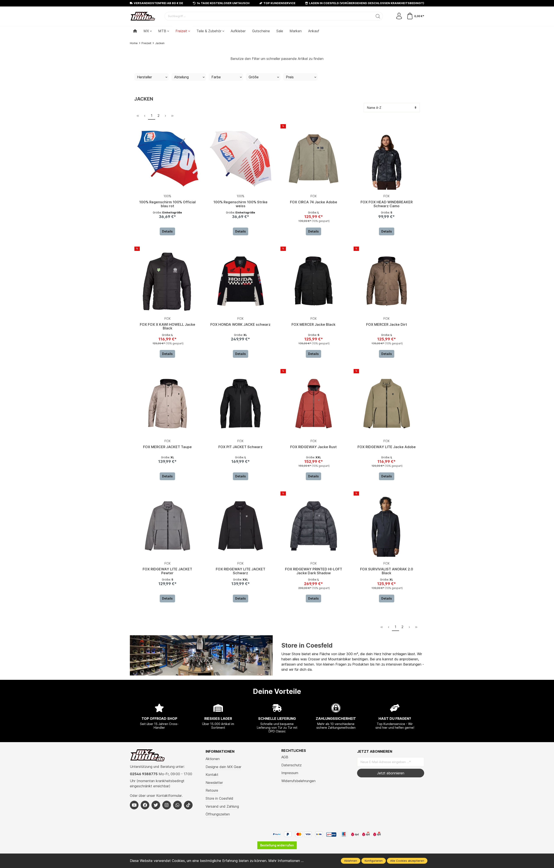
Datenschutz (291, 765)
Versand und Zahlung (222, 806)
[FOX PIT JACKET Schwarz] (241, 403)
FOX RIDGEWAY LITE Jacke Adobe (387, 447)
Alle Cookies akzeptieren (407, 860)
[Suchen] (378, 16)
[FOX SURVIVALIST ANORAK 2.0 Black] (387, 526)
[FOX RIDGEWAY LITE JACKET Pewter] (167, 526)
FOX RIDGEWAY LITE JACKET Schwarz (240, 571)
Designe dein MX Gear (223, 767)
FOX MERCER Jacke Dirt (386, 325)
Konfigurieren (374, 860)
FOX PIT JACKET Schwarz (240, 447)
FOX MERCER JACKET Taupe (167, 447)
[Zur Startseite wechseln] (143, 16)
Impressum (289, 773)
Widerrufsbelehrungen (298, 781)
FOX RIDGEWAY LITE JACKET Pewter (167, 571)
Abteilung (181, 77)
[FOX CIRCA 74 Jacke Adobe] (314, 158)
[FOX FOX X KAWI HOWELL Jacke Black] (167, 281)
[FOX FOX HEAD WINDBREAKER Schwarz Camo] (387, 158)
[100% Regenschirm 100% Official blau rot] (167, 158)
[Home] (135, 31)
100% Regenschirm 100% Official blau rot (167, 204)
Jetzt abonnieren (390, 773)
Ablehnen (350, 860)
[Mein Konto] (399, 16)
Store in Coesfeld (307, 645)
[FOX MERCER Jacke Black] (314, 281)
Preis (290, 77)
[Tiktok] (188, 805)
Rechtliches (293, 750)
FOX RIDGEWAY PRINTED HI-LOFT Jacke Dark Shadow (313, 571)
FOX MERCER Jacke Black (313, 325)
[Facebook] (145, 805)
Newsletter (214, 782)
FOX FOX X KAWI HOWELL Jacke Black (167, 327)
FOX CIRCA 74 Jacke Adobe (313, 202)
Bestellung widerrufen (277, 845)
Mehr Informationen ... (286, 860)
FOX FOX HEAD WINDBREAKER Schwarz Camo (387, 204)
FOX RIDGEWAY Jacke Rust (313, 447)
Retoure (212, 790)
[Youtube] (134, 805)
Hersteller (144, 77)
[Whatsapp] (177, 805)
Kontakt (212, 774)
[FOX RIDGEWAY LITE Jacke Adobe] (387, 403)
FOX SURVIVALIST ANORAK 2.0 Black (386, 571)
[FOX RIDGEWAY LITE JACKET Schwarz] (241, 526)
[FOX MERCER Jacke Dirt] (387, 281)
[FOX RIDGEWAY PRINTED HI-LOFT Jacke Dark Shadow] (314, 526)
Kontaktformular (169, 795)
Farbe (216, 77)
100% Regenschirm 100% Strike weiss (240, 204)
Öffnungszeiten (218, 814)
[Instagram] (166, 805)
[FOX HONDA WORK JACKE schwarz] (241, 281)
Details (167, 231)
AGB (284, 757)
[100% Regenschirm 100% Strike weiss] (241, 158)
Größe (254, 77)
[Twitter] (155, 805)
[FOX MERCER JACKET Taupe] (167, 403)
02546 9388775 (144, 774)
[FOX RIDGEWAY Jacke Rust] (314, 403)
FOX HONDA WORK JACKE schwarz (240, 325)
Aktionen (213, 759)
